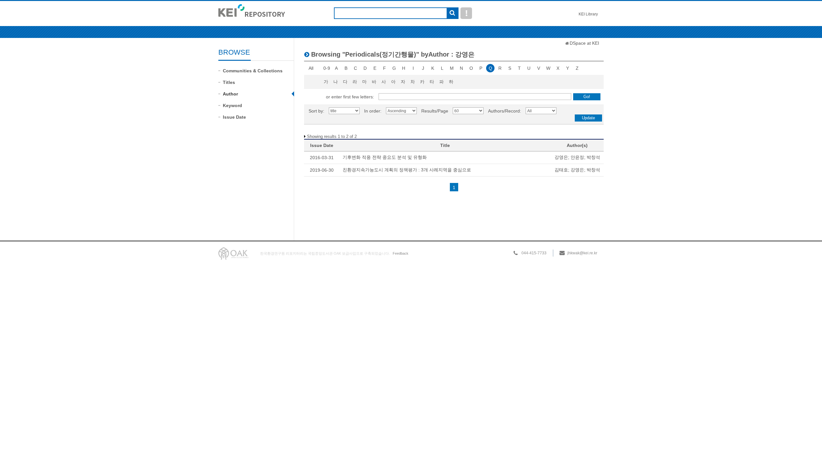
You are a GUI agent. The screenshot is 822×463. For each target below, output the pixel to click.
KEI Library (588, 14)
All (311, 68)
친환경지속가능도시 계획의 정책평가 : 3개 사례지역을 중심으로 (407, 169)
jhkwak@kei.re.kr (582, 253)
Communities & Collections (253, 70)
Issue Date (234, 117)
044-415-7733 (534, 253)
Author (230, 93)
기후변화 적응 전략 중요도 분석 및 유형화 (385, 157)
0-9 (326, 68)
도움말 (466, 13)
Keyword (232, 105)
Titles (229, 82)
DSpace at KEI (584, 43)
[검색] (452, 13)
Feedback (400, 253)
